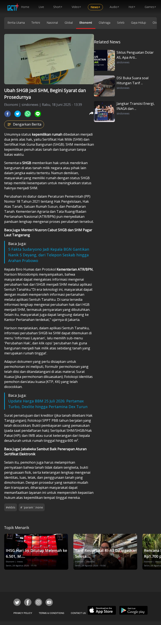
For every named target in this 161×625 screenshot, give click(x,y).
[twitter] (17, 113)
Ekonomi (85, 23)
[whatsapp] (27, 113)
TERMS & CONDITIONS (51, 613)
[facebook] (7, 113)
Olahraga (104, 23)
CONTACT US (78, 613)
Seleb (120, 23)
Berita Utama (16, 23)
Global (69, 23)
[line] (37, 113)
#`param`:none (31, 507)
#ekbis (10, 507)
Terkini (35, 23)
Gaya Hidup (138, 23)
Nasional (52, 23)
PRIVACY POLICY (22, 613)
